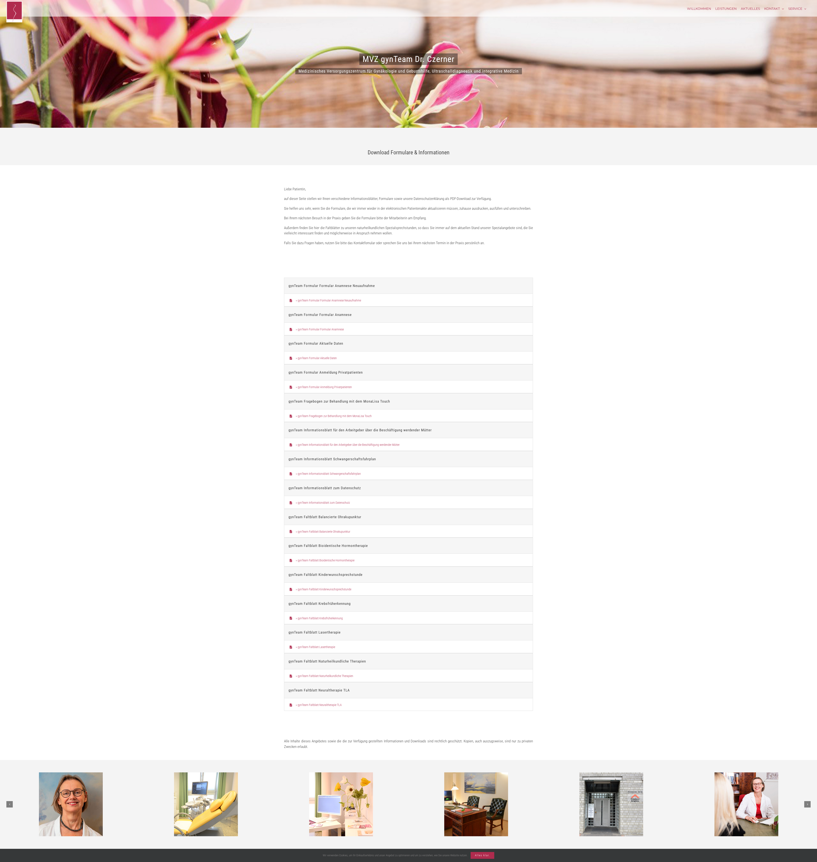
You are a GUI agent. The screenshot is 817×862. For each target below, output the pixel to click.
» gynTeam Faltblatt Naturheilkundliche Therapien (324, 676)
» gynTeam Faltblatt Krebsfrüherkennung (319, 618)
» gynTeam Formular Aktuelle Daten (316, 358)
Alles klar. (482, 855)
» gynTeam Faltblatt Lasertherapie (315, 647)
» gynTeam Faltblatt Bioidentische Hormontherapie (325, 560)
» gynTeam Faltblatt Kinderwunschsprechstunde (323, 589)
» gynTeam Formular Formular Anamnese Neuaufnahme (328, 300)
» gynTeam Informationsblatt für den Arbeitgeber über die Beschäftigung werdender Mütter (348, 444)
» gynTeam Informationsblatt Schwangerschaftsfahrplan (328, 473)
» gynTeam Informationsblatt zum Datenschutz (323, 502)
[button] (9, 804)
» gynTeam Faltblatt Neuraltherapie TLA (319, 705)
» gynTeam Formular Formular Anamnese (320, 329)
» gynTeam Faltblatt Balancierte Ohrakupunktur (323, 531)
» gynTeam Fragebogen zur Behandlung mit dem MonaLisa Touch (334, 416)
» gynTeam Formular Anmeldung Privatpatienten (324, 387)
